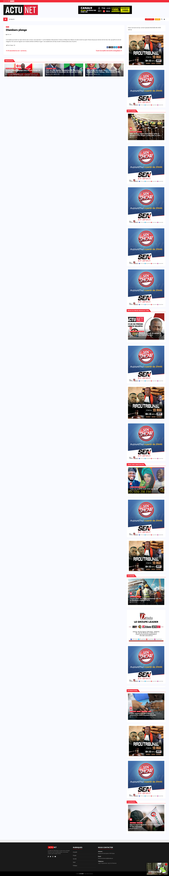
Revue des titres (141, 331)
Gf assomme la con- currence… (17, 50)
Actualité (75, 852)
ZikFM (158, 19)
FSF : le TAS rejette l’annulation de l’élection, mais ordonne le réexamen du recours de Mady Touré (63, 72)
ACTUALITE (11, 19)
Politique (75, 865)
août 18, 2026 (134, 490)
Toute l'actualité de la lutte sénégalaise (108, 50)
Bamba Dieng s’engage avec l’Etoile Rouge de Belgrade (23, 71)
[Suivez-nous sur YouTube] (55, 856)
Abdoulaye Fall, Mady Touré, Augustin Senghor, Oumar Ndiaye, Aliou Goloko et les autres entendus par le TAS (103, 72)
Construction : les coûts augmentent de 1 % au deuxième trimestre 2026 (145, 599)
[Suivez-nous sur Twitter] (50, 856)
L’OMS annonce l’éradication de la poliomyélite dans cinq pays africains (143, 714)
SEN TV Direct (150, 19)
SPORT (19, 68)
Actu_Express (9, 68)
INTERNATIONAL (144, 711)
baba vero (17, 74)
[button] (161, 19)
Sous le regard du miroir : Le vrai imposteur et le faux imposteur (146, 825)
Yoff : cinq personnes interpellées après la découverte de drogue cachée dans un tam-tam (145, 135)
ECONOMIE (139, 596)
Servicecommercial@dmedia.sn (105, 858)
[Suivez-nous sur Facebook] (48, 856)
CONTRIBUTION (139, 822)
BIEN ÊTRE (138, 711)
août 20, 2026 (134, 828)
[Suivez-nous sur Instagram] (52, 856)
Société (75, 858)
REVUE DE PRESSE (133, 331)
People (74, 855)
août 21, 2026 (134, 137)
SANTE (149, 711)
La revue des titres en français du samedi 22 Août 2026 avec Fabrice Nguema (145, 334)
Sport (74, 862)
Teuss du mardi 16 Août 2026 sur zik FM (144, 489)
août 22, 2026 (134, 336)
